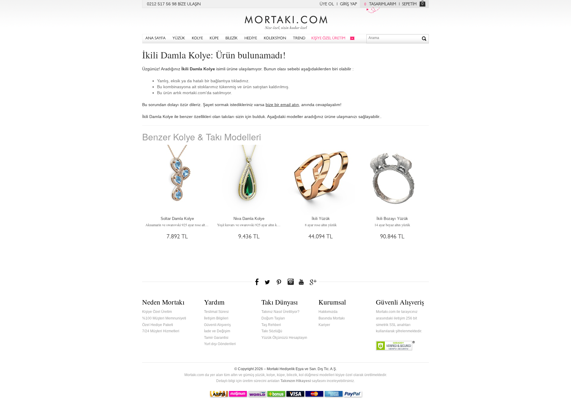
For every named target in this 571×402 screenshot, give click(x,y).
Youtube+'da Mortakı (301, 282)
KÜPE (214, 39)
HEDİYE (250, 39)
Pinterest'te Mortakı (278, 282)
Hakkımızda (328, 312)
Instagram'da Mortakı (290, 282)
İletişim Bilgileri (216, 318)
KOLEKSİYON (275, 39)
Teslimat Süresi (216, 312)
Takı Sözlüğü (271, 331)
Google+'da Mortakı (314, 282)
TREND (299, 39)
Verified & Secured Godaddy (395, 345)
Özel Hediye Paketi (157, 325)
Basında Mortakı (332, 318)
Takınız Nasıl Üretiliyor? (280, 312)
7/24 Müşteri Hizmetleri (160, 331)
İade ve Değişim (217, 331)
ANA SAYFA (155, 39)
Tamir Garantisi (216, 338)
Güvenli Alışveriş (217, 325)
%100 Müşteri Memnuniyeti (164, 318)
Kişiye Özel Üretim (157, 312)
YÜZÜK (178, 39)
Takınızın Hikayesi (295, 381)
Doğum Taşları (273, 318)
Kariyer (324, 325)
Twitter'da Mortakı (268, 282)
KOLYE (197, 39)
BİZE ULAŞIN (189, 4)
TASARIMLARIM (380, 4)
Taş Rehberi (271, 325)
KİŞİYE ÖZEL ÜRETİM (328, 39)
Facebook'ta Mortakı (257, 282)
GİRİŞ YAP (348, 4)
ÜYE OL (327, 4)
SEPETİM (409, 4)
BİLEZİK (231, 39)
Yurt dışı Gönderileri (220, 344)
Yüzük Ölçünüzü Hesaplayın (284, 338)
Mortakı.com (285, 21)
